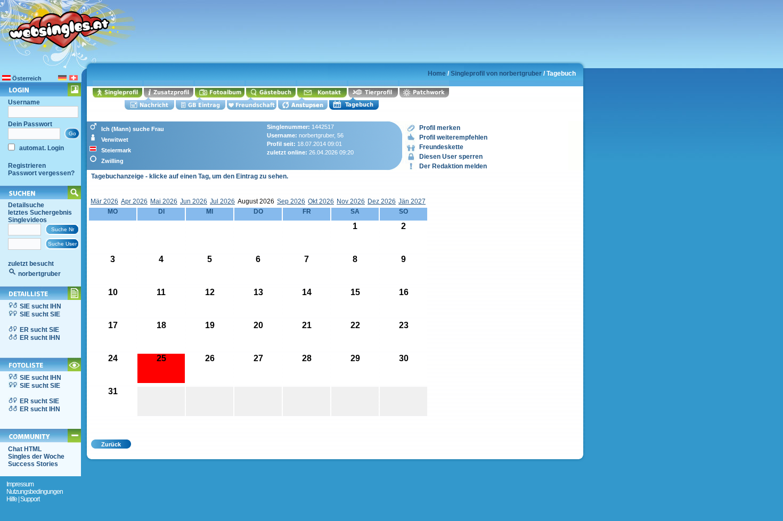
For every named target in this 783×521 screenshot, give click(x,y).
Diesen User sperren (451, 156)
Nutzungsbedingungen (34, 491)
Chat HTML (25, 449)
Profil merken (439, 128)
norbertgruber (39, 274)
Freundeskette (441, 147)
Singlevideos (27, 220)
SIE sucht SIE (40, 314)
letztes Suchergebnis (40, 212)
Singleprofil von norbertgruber (496, 73)
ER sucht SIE (39, 329)
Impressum (20, 484)
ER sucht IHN (40, 337)
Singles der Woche (36, 456)
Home (437, 73)
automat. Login (41, 148)
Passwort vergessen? (41, 173)
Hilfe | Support (22, 499)
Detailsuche (26, 205)
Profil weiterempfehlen (453, 137)
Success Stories (33, 464)
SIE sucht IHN (40, 306)
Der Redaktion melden (453, 166)
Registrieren (27, 165)
